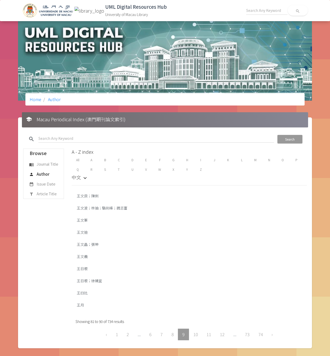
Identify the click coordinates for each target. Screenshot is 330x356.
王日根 (82, 268)
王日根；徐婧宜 (89, 280)
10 (195, 334)
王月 (80, 305)
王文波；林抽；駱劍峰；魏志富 (102, 208)
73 (247, 334)
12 (222, 334)
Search (290, 139)
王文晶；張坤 (87, 244)
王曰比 (82, 292)
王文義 (82, 256)
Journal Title (43, 164)
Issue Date (42, 184)
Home (35, 99)
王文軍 (82, 220)
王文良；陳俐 (87, 195)
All (77, 160)
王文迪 (82, 232)
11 (209, 334)
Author (54, 99)
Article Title (43, 194)
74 (260, 334)
